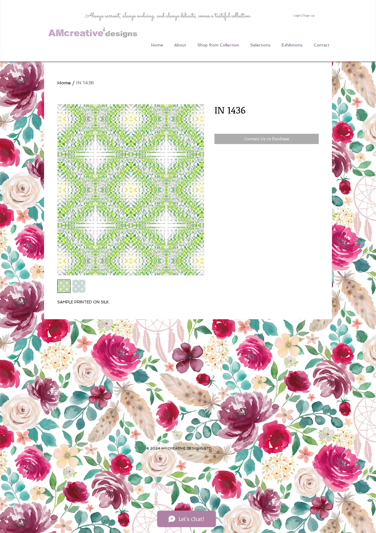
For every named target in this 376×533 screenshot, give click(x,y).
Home (64, 83)
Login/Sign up (304, 15)
